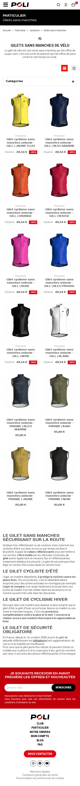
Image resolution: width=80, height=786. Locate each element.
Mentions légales (40, 771)
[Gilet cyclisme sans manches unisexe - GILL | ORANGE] (20, 181)
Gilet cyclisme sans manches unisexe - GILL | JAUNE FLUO (21, 142)
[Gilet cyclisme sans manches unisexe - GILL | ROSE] (20, 252)
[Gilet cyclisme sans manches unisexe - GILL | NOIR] (20, 322)
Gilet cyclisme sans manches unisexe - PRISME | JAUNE (21, 496)
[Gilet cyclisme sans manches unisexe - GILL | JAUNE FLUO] (20, 112)
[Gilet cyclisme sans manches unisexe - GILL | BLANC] (59, 322)
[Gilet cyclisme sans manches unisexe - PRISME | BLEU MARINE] (20, 392)
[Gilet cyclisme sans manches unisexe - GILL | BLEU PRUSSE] (59, 252)
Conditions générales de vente (40, 774)
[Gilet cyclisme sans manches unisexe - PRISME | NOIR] (59, 465)
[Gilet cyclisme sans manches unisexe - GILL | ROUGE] (59, 181)
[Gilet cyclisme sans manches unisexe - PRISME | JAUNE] (20, 465)
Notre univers (40, 731)
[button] (5, 4)
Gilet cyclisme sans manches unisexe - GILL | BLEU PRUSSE (59, 283)
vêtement (53, 580)
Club (40, 723)
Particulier (40, 727)
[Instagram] (33, 763)
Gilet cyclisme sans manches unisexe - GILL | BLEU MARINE (59, 142)
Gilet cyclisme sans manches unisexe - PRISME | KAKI (59, 423)
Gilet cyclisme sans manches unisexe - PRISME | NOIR (59, 496)
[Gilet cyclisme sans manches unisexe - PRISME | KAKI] (59, 392)
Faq (40, 744)
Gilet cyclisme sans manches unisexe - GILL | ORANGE (21, 213)
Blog (40, 740)
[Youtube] (47, 763)
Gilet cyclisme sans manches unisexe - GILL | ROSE (21, 283)
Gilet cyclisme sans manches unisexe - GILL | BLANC (59, 353)
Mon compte (40, 736)
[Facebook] (40, 763)
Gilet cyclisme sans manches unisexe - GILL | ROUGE (59, 213)
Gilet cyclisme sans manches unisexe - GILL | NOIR (21, 353)
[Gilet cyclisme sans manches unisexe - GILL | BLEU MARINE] (59, 112)
